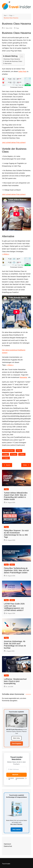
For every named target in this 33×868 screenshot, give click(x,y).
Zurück (8, 465)
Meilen (12, 564)
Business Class (9, 450)
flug (19, 450)
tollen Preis (22, 71)
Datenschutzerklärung (20, 779)
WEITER (16, 774)
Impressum (7, 844)
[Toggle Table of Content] (20, 56)
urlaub (6, 458)
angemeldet (12, 698)
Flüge (17, 28)
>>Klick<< (5, 254)
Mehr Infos (16, 738)
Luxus (14, 454)
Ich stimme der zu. (17, 779)
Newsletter (23, 377)
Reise (22, 454)
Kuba (6, 454)
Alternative (7, 63)
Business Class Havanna (12, 59)
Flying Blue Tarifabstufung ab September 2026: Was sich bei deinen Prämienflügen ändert (16, 570)
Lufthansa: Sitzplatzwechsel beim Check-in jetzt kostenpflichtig (15, 681)
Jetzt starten (16, 829)
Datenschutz (8, 846)
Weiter (25, 465)
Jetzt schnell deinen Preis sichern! (13, 142)
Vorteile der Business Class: (13, 61)
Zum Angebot (16, 743)
